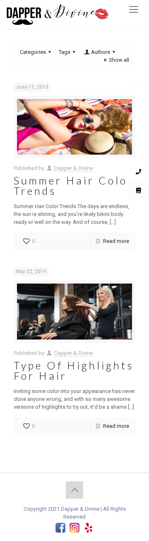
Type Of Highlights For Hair (74, 370)
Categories (33, 52)
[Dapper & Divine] (67, 14)
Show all (119, 60)
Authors (100, 52)
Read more (116, 241)
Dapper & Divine (73, 168)
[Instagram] (74, 528)
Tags (64, 52)
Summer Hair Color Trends (74, 185)
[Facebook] (60, 528)
